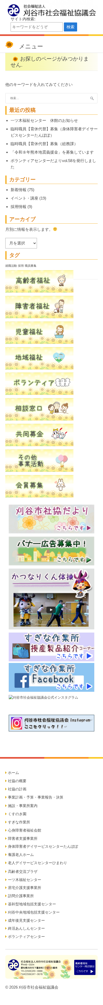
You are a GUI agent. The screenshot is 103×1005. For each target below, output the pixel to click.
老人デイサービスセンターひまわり (37, 863)
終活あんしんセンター (26, 928)
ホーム (13, 773)
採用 (21, 265)
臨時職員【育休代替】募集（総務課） (44, 143)
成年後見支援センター (26, 920)
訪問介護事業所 (21, 896)
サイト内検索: (23, 19)
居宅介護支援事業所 (24, 888)
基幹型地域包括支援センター (32, 904)
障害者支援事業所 (23, 838)
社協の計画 (17, 789)
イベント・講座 (24, 198)
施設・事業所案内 (23, 806)
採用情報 (18, 206)
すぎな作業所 (19, 822)
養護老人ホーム (21, 854)
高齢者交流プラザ (23, 871)
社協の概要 (17, 781)
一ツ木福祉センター (24, 880)
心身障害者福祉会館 (24, 830)
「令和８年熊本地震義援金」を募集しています (52, 152)
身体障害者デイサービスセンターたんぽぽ (43, 846)
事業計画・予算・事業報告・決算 (35, 797)
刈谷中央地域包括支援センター (34, 912)
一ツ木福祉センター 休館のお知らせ (44, 120)
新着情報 (18, 189)
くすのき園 (17, 814)
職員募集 (30, 265)
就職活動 (11, 265)
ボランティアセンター (26, 936)
